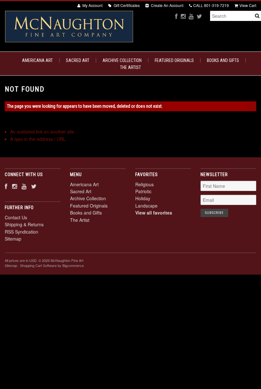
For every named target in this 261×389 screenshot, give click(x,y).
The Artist (130, 67)
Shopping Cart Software (38, 265)
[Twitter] (199, 16)
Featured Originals (174, 60)
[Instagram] (183, 16)
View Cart (247, 5)
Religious (144, 184)
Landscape (146, 205)
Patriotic (143, 191)
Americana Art (37, 60)
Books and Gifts (223, 60)
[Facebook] (176, 16)
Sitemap (13, 238)
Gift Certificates (126, 5)
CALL (211, 5)
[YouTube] (191, 16)
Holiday (142, 198)
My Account (91, 5)
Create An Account (166, 5)
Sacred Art (77, 60)
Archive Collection (122, 60)
